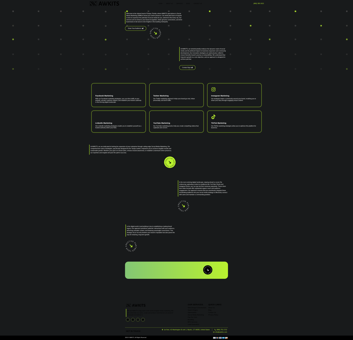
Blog (188, 3)
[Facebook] (128, 320)
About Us (169, 3)
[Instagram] (138, 320)
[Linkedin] (133, 320)
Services (179, 3)
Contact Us (198, 3)
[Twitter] (143, 320)
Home (160, 3)
